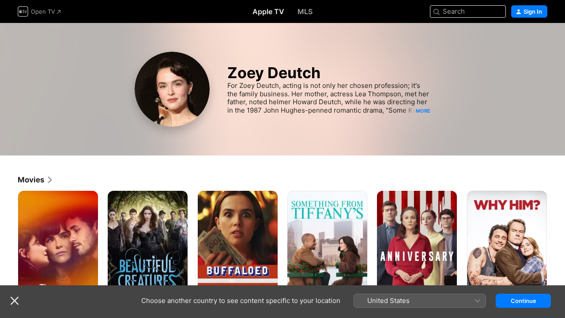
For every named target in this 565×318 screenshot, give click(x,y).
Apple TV (268, 11)
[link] (35, 180)
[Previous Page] (9, 251)
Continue (523, 300)
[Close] (15, 301)
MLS (305, 11)
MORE (423, 111)
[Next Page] (556, 251)
